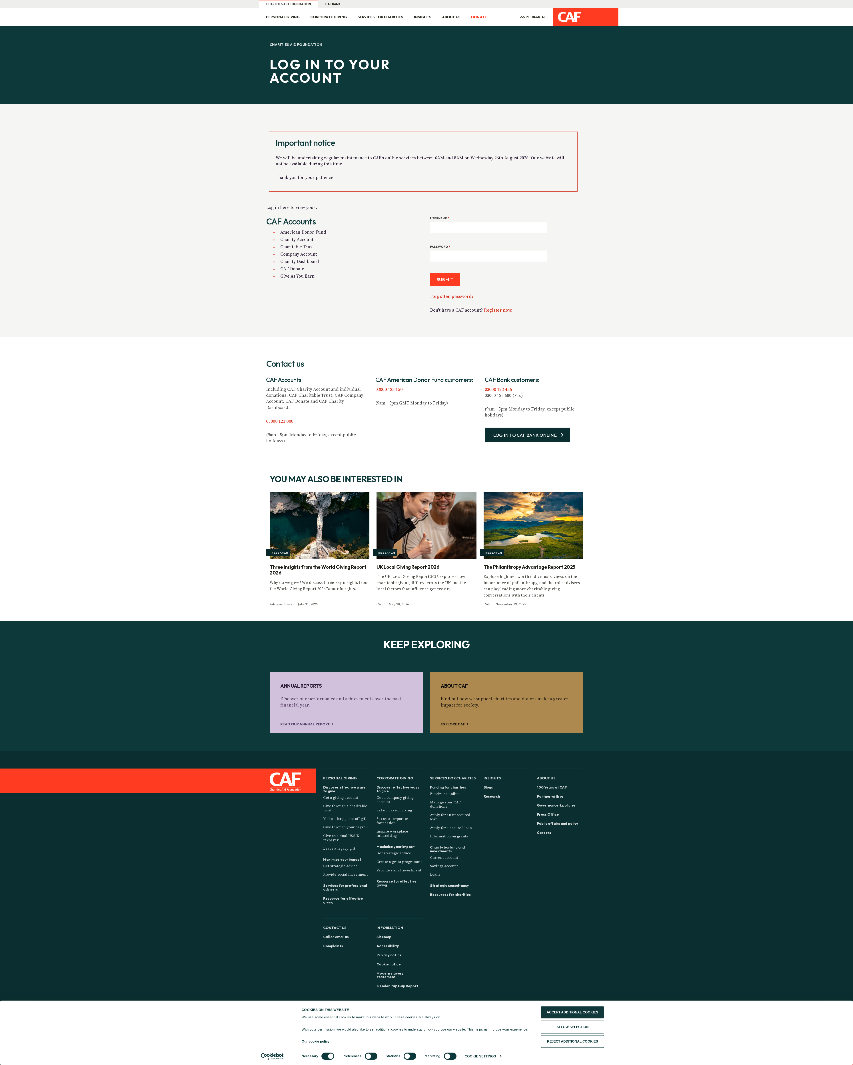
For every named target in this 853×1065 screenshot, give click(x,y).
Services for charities (380, 17)
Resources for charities (450, 895)
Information (390, 927)
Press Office (548, 814)
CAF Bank (333, 4)
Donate (479, 17)
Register (539, 17)
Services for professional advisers (345, 887)
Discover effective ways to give (344, 789)
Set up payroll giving (394, 810)
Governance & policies (556, 805)
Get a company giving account (395, 799)
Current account (444, 857)
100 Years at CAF (552, 787)
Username (439, 218)
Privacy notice (389, 955)
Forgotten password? (452, 296)
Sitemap (384, 937)
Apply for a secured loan (451, 827)
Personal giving (283, 17)
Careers (544, 833)
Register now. (498, 310)
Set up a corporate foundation (392, 820)
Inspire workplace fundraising (392, 833)
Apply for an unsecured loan (450, 816)
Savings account (444, 865)
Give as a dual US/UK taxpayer (341, 837)
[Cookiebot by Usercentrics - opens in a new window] (272, 1056)
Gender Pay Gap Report (397, 986)
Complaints (333, 946)
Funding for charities (448, 787)
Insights (422, 17)
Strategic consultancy (449, 885)
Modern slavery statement (390, 975)
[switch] (371, 1056)
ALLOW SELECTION (572, 1027)
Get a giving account (340, 797)
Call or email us (336, 937)
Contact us (335, 927)
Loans (435, 874)
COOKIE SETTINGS (480, 1056)
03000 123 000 (279, 421)
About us (451, 17)
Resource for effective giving (343, 900)
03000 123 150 (389, 389)
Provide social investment (345, 874)
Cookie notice (389, 964)
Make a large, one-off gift (345, 818)
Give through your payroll (345, 827)
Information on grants (449, 836)
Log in (524, 17)
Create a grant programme (399, 861)
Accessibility (388, 946)
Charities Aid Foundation (288, 4)
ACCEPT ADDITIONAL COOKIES (572, 1012)
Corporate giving (328, 17)
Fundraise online (444, 793)
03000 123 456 (498, 389)
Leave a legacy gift (339, 848)
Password (440, 247)
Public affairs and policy (557, 823)
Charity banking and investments (447, 849)
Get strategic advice (340, 865)
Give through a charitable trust (345, 808)
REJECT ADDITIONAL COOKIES (572, 1041)
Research (492, 796)
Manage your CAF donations (445, 804)
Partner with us (550, 796)
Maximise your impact (342, 859)
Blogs (488, 787)
